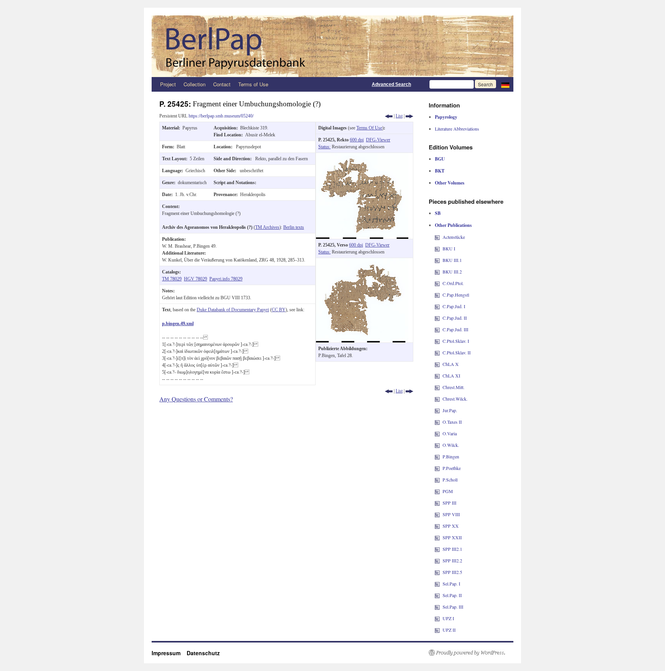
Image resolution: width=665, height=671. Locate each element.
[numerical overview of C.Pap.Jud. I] (437, 306)
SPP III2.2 (452, 560)
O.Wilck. (451, 445)
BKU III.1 (452, 260)
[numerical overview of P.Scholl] (437, 479)
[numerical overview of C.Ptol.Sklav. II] (437, 352)
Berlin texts (293, 227)
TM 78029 (172, 279)
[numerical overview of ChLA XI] (437, 375)
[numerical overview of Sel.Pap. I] (437, 583)
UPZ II (449, 630)
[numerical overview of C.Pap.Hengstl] (437, 295)
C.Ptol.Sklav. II (457, 352)
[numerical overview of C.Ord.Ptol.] (437, 283)
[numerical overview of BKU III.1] (437, 260)
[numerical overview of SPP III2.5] (437, 572)
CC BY (279, 309)
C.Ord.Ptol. (453, 283)
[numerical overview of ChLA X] (437, 364)
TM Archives (267, 227)
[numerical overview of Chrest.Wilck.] (437, 399)
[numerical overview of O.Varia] (437, 433)
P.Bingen (451, 456)
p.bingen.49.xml (178, 323)
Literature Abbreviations (457, 129)
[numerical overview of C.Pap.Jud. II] (437, 318)
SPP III (449, 503)
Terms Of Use (369, 128)
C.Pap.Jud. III (455, 329)
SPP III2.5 (452, 572)
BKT (439, 171)
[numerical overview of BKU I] (437, 248)
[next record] (409, 116)
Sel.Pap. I (451, 583)
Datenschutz (203, 653)
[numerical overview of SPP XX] (437, 526)
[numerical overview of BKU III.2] (437, 271)
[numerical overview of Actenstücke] (437, 237)
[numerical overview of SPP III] (437, 503)
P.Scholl (450, 479)
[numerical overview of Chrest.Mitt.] (437, 387)
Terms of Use (253, 84)
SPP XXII (452, 537)
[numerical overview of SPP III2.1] (437, 549)
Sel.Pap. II (452, 595)
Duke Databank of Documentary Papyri (233, 309)
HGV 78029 (195, 279)
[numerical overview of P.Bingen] (437, 456)
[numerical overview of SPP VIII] (437, 514)
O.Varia (450, 433)
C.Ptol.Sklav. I (456, 341)
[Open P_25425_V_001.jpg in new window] (362, 261)
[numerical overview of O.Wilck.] (437, 445)
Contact (222, 84)
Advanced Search (391, 84)
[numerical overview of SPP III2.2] (437, 560)
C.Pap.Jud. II (455, 318)
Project (168, 84)
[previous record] (389, 116)
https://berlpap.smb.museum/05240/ (221, 116)
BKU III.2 (452, 271)
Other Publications (453, 225)
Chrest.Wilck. (455, 399)
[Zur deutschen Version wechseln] (505, 84)
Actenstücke (454, 237)
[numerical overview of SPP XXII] (437, 537)
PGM (448, 491)
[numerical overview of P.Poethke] (437, 468)
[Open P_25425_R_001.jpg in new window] (362, 156)
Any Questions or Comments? (196, 399)
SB (438, 213)
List (399, 116)
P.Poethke (452, 468)
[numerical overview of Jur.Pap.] (437, 410)
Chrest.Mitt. (453, 387)
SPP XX (451, 526)
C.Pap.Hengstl (456, 295)
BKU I (449, 248)
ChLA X (451, 364)
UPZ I (448, 618)
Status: (324, 146)
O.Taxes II (452, 422)
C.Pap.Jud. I (454, 306)
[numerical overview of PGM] (437, 491)
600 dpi (357, 140)
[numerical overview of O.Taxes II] (437, 422)
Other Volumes (449, 182)
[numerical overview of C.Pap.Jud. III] (437, 329)
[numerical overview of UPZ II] (437, 630)
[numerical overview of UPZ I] (437, 618)
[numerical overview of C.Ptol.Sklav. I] (437, 341)
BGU (440, 159)
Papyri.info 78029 (225, 279)
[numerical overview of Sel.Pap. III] (437, 607)
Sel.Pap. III (453, 607)
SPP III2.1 (452, 549)
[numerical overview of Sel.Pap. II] (437, 595)
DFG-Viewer (378, 140)
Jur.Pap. (450, 410)
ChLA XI (451, 375)
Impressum (169, 653)
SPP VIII (451, 514)
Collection (195, 84)
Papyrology (446, 117)
